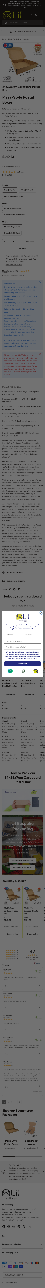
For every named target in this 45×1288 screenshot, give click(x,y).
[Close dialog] (40, 613)
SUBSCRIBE (22, 664)
